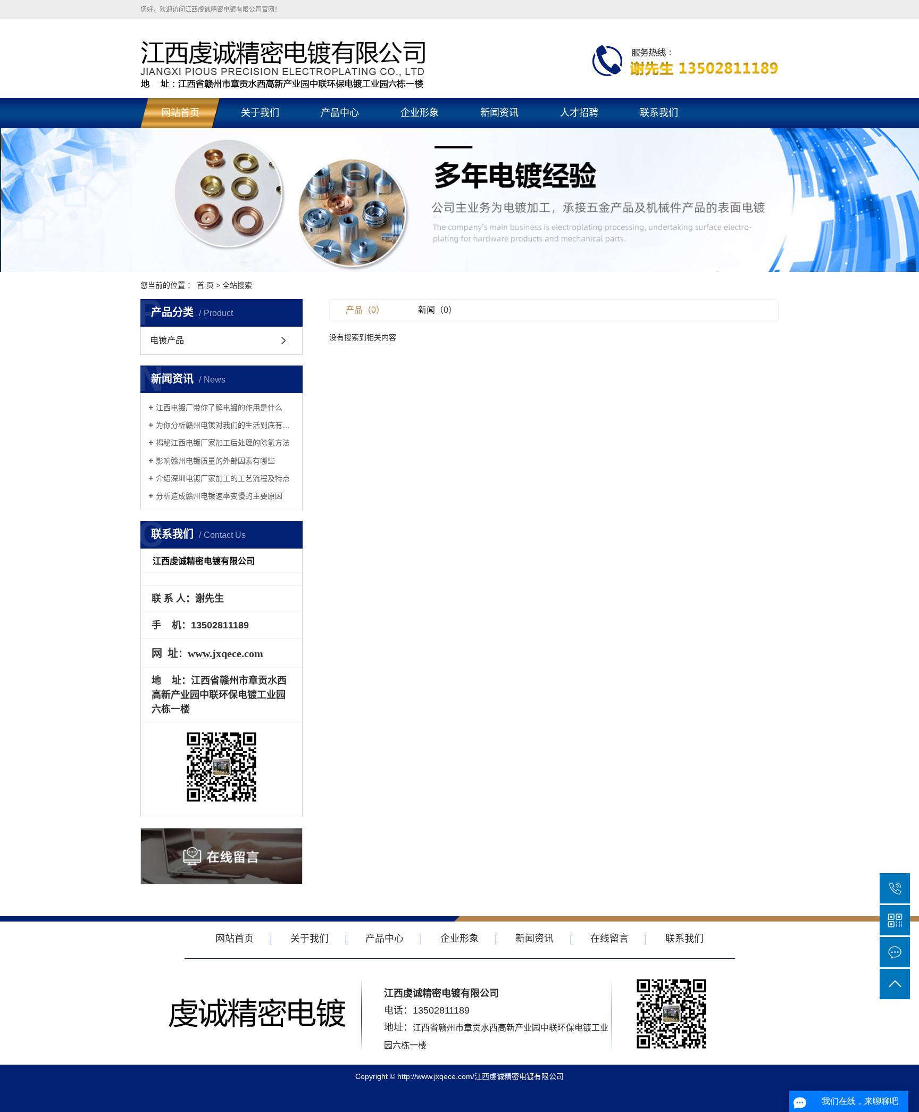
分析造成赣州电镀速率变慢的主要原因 (219, 496)
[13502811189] (895, 888)
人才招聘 (579, 112)
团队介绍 (259, 238)
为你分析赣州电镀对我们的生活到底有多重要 (225, 425)
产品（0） (365, 309)
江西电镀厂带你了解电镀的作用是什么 (219, 407)
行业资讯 (499, 165)
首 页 (205, 285)
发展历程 (259, 189)
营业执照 (259, 165)
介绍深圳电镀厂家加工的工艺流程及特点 (223, 478)
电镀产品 (339, 140)
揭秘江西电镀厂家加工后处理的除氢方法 (223, 442)
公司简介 (259, 140)
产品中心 (340, 112)
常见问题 (499, 189)
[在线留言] (895, 952)
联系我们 (659, 112)
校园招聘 (579, 140)
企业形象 (419, 112)
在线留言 (609, 938)
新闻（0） (437, 309)
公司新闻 (499, 140)
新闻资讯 (499, 112)
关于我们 (260, 112)
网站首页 (180, 112)
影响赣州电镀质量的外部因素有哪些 (215, 461)
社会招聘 (579, 165)
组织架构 (259, 214)
